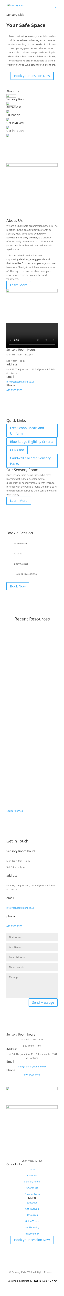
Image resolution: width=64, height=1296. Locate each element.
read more (15, 678)
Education (32, 1202)
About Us (32, 1175)
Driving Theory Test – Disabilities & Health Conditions (31, 696)
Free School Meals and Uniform (27, 431)
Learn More (18, 285)
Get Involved (32, 1208)
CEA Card (17, 450)
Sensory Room (32, 1181)
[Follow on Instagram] (35, 1154)
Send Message (43, 1002)
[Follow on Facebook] (28, 1154)
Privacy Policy (32, 1233)
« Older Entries (14, 810)
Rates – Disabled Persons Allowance (27, 754)
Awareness (32, 1187)
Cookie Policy (32, 1227)
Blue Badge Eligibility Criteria (31, 441)
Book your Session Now (32, 75)
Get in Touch (32, 1221)
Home (32, 1169)
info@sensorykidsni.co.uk (20, 381)
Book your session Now (32, 1240)
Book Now (18, 586)
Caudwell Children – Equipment (31, 637)
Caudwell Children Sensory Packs (30, 461)
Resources (32, 1214)
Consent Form (32, 1194)
